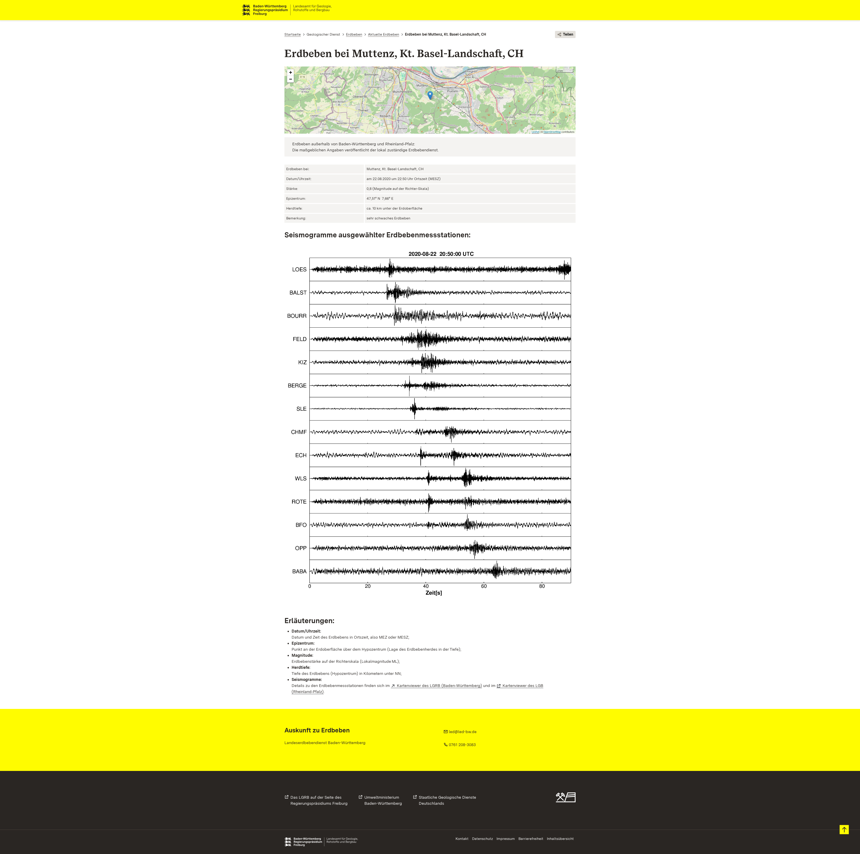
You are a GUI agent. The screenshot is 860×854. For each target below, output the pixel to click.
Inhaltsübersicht (560, 839)
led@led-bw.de (463, 731)
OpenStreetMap (552, 131)
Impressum (506, 839)
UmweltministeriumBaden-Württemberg (383, 800)
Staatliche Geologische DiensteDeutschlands (447, 800)
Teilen (568, 34)
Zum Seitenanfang (844, 830)
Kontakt (462, 839)
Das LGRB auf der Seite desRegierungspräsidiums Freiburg (319, 800)
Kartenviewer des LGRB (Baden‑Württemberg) (439, 685)
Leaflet (535, 131)
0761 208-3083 (462, 744)
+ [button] (290, 72)
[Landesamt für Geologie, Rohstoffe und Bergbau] (288, 10)
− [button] (290, 79)
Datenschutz (482, 839)
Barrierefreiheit (530, 839)
